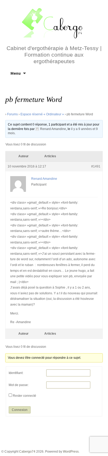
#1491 (95, 166)
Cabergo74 (27, 451)
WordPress (71, 451)
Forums (12, 114)
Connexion (20, 410)
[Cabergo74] (54, 22)
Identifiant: (16, 373)
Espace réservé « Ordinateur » (42, 114)
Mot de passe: (19, 385)
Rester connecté (24, 396)
